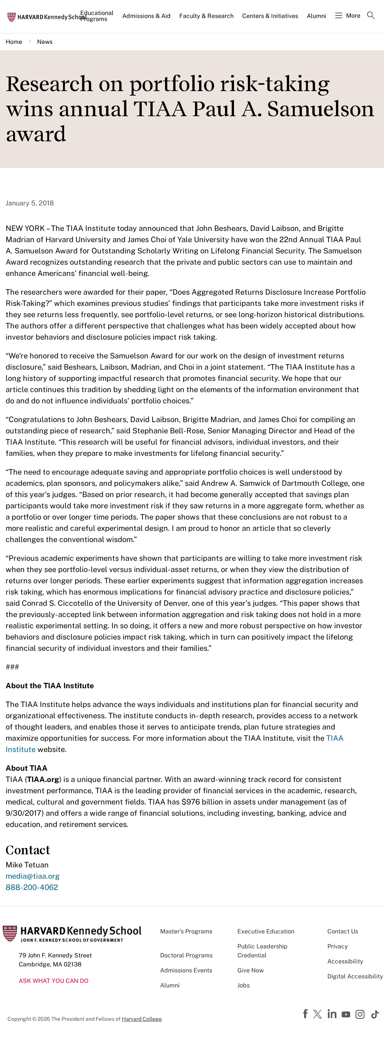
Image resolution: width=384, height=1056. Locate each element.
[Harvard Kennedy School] (50, 16)
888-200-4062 (32, 887)
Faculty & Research (206, 15)
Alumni (316, 15)
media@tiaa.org (33, 876)
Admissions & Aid (146, 15)
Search (370, 16)
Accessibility (345, 961)
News (44, 41)
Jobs (243, 985)
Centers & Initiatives (270, 15)
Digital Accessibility (355, 976)
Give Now (250, 970)
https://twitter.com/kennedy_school (318, 1015)
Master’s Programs (186, 931)
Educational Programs (97, 15)
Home (14, 41)
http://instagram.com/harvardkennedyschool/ (361, 1015)
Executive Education (265, 931)
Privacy (337, 946)
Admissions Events (186, 970)
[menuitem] (97, 19)
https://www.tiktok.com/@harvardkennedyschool (375, 1014)
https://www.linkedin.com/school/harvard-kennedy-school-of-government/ (333, 1014)
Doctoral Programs (186, 955)
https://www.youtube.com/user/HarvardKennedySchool (346, 1015)
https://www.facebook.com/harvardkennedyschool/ (306, 1014)
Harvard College (142, 1019)
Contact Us (342, 931)
